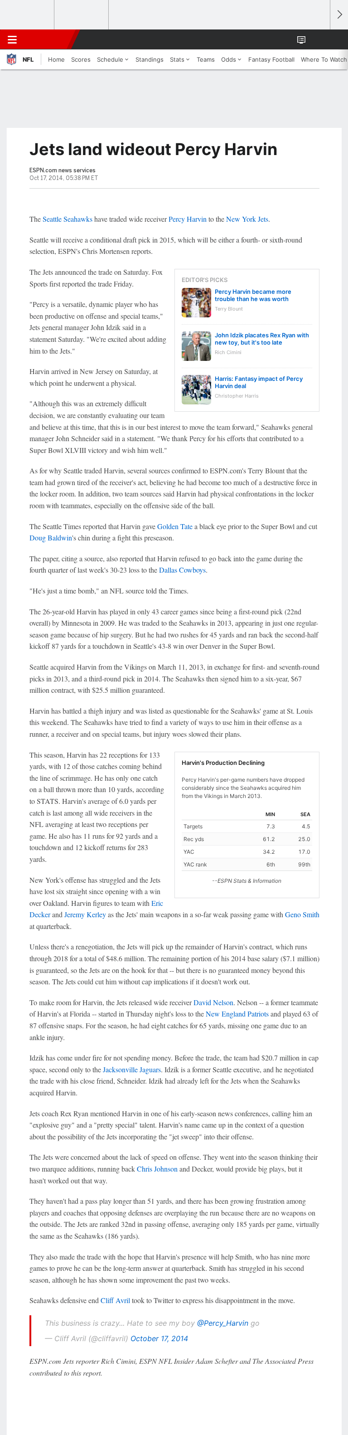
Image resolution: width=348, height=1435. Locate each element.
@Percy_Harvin (222, 1323)
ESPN (48, 39)
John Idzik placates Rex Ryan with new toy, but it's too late (262, 338)
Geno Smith (302, 914)
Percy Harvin (188, 219)
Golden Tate (175, 526)
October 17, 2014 (159, 1338)
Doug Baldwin (50, 537)
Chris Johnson (157, 1168)
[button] (318, 39)
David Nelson (213, 1002)
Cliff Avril (115, 1300)
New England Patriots (237, 1013)
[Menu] (12, 39)
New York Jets (247, 219)
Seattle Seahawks (67, 219)
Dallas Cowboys (182, 569)
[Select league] (28, 15)
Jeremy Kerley (85, 914)
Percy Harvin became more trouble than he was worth (253, 295)
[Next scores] (339, 14)
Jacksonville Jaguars (132, 1069)
